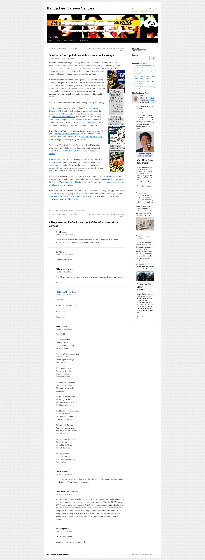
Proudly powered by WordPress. (144, 554)
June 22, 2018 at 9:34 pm (64, 494)
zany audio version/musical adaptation (68, 196)
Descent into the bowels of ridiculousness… (64, 48)
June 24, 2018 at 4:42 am (64, 531)
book (51, 193)
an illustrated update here (88, 122)
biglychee (71, 58)
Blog (66, 210)
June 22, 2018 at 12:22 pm (64, 235)
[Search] (153, 58)
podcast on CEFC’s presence (60, 125)
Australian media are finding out (67, 133)
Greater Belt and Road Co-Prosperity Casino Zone (68, 150)
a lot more (59, 168)
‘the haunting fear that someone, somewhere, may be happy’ (82, 65)
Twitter (65, 40)
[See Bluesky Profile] (152, 99)
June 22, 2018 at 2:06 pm (64, 272)
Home (51, 40)
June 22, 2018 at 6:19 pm (64, 474)
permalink (81, 210)
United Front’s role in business (63, 116)
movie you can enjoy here (83, 193)
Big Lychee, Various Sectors (70, 8)
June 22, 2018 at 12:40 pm (64, 255)
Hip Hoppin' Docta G (64, 291)
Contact (58, 40)
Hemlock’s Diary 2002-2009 (79, 40)
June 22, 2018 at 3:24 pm (64, 295)
